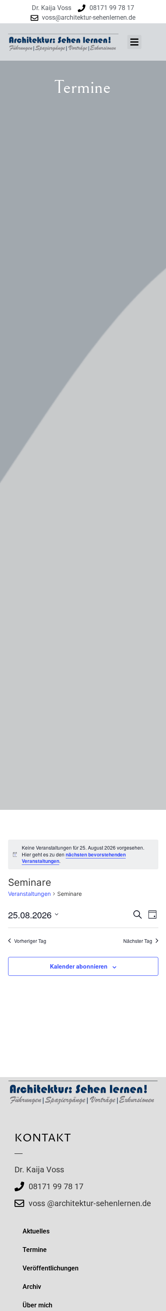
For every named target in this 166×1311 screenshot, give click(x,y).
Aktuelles (36, 1231)
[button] (134, 42)
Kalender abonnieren (79, 966)
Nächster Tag (137, 941)
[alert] (83, 854)
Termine (35, 1250)
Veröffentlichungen (51, 1268)
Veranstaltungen (29, 893)
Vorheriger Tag (30, 941)
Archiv (32, 1287)
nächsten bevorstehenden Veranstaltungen (74, 858)
